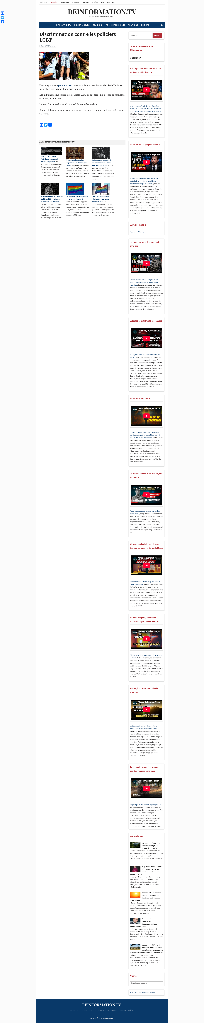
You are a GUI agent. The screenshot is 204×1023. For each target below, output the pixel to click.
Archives (110, 2)
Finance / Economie (115, 25)
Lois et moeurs (82, 25)
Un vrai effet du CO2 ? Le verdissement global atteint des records (151, 845)
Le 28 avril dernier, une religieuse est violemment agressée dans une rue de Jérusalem (144, 282)
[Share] (2, 22)
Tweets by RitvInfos (137, 232)
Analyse (86, 2)
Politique (133, 25)
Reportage (65, 2)
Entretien (75, 2)
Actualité (54, 2)
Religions (97, 25)
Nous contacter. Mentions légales (142, 992)
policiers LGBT (66, 85)
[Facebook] (2, 13)
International (63, 25)
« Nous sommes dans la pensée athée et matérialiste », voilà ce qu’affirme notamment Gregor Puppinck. (145, 181)
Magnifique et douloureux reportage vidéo (145, 805)
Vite (102, 2)
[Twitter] (2, 17)
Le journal (43, 2)
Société (145, 25)
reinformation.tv (102, 11)
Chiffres (95, 2)
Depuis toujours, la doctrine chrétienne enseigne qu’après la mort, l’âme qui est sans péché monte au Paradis (145, 434)
